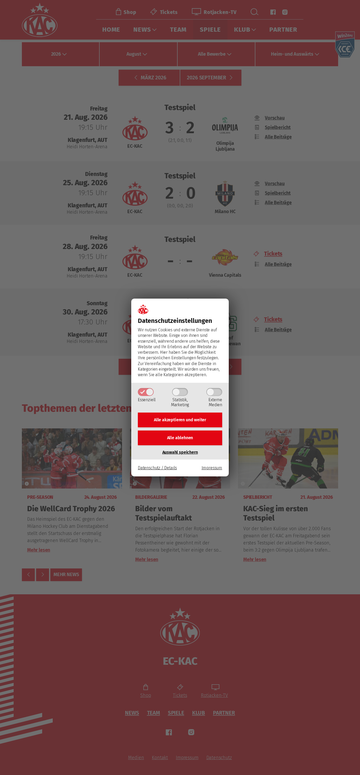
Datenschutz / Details (157, 467)
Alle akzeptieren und (180, 419)
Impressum (212, 467)
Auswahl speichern (180, 452)
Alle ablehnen (180, 437)
